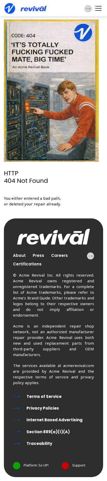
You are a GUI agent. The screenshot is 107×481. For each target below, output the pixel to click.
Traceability (39, 443)
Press (38, 255)
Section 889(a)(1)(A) (48, 432)
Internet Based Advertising (54, 420)
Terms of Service (44, 396)
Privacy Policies (42, 408)
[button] (88, 8)
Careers (59, 255)
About (19, 255)
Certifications (27, 264)
